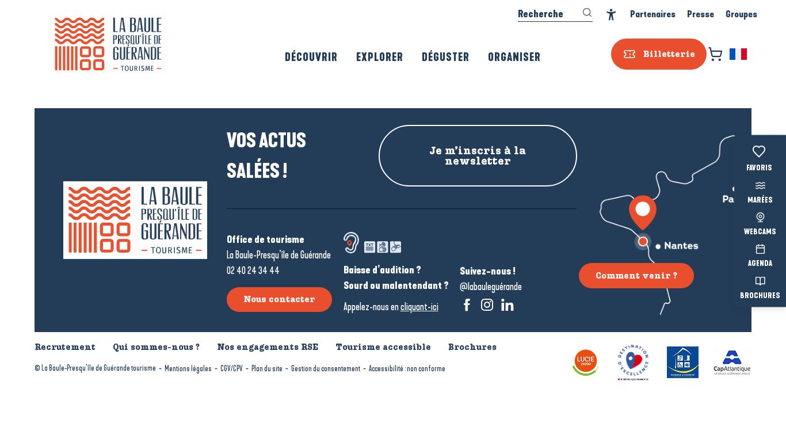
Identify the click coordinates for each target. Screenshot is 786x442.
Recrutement (65, 347)
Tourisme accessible (383, 347)
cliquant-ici (419, 306)
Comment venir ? (636, 275)
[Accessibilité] (611, 14)
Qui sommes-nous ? (156, 347)
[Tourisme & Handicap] (683, 361)
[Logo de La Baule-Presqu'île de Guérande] (135, 220)
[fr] (739, 54)
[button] (739, 54)
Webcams (760, 232)
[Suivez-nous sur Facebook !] (467, 305)
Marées (760, 200)
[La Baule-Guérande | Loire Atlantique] (108, 44)
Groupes (741, 14)
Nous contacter (279, 299)
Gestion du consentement (325, 369)
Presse (700, 14)
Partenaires (653, 14)
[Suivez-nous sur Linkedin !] (507, 305)
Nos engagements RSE (267, 347)
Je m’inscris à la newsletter (477, 156)
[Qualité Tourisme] (633, 361)
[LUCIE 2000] (586, 361)
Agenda (760, 264)
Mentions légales (188, 369)
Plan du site (267, 369)
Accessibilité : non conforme (407, 369)
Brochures (760, 295)
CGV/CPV (231, 369)
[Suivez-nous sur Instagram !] (487, 305)
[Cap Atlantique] (732, 361)
